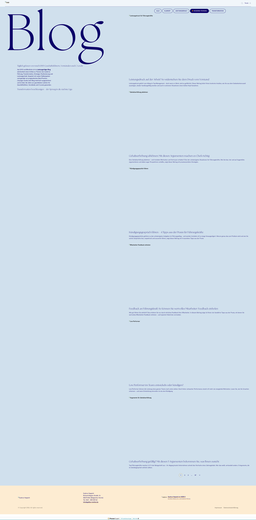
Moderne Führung (200, 11)
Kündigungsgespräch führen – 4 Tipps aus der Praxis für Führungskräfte (166, 232)
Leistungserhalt (181, 11)
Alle (157, 11)
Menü (246, 3)
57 (195, 475)
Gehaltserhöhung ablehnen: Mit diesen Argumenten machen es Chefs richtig (169, 156)
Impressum (218, 508)
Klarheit (167, 11)
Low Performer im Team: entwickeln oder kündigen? (156, 385)
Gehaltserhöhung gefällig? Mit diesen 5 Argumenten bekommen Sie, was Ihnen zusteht (174, 461)
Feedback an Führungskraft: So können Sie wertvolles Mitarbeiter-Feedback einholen (173, 309)
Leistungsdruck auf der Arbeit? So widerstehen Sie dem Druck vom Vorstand (169, 79)
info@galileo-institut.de (90, 502)
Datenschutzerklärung (231, 508)
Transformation (218, 11)
